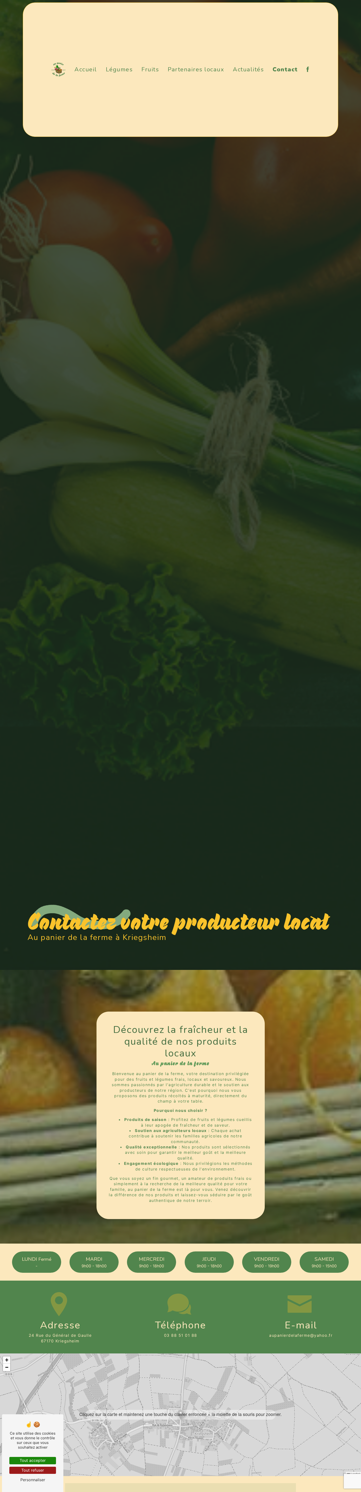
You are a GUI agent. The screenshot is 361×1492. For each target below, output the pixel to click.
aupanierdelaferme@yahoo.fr (301, 1335)
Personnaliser (32, 1479)
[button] (181, 1415)
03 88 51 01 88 (180, 1335)
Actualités (248, 69)
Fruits (150, 69)
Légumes (119, 69)
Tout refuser (32, 1470)
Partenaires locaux (196, 69)
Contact (285, 69)
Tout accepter (33, 1460)
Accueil (85, 69)
